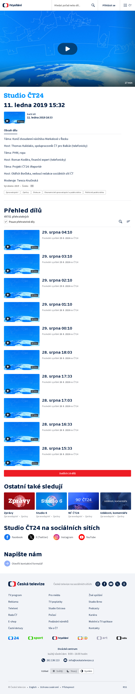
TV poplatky (55, 601)
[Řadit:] (128, 221)
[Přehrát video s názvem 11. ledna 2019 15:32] (67, 49)
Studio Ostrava (57, 608)
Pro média (54, 595)
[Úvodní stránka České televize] (26, 584)
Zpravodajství (12, 192)
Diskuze (36, 192)
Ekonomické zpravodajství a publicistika (63, 192)
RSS (125, 687)
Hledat (93, 5)
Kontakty (94, 628)
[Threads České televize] (124, 584)
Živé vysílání (95, 595)
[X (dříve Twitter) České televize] (117, 584)
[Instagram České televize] (97, 584)
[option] (58, 671)
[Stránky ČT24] (13, 638)
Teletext (13, 608)
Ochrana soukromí (49, 687)
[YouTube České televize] (111, 584)
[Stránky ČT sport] (35, 638)
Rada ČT (12, 614)
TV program (15, 595)
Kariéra (93, 614)
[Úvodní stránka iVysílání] (15, 5)
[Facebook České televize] (104, 584)
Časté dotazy (15, 628)
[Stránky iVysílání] (60, 638)
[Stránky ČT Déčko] (82, 638)
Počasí (52, 614)
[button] (67, 49)
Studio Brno (95, 601)
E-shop (12, 621)
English (32, 687)
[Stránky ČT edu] (122, 638)
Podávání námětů (58, 621)
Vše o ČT (53, 628)
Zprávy (26, 192)
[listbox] (72, 671)
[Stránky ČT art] (102, 638)
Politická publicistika (94, 192)
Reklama (13, 601)
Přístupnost (68, 687)
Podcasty (94, 608)
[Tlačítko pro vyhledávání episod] (120, 222)
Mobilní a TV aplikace (100, 621)
